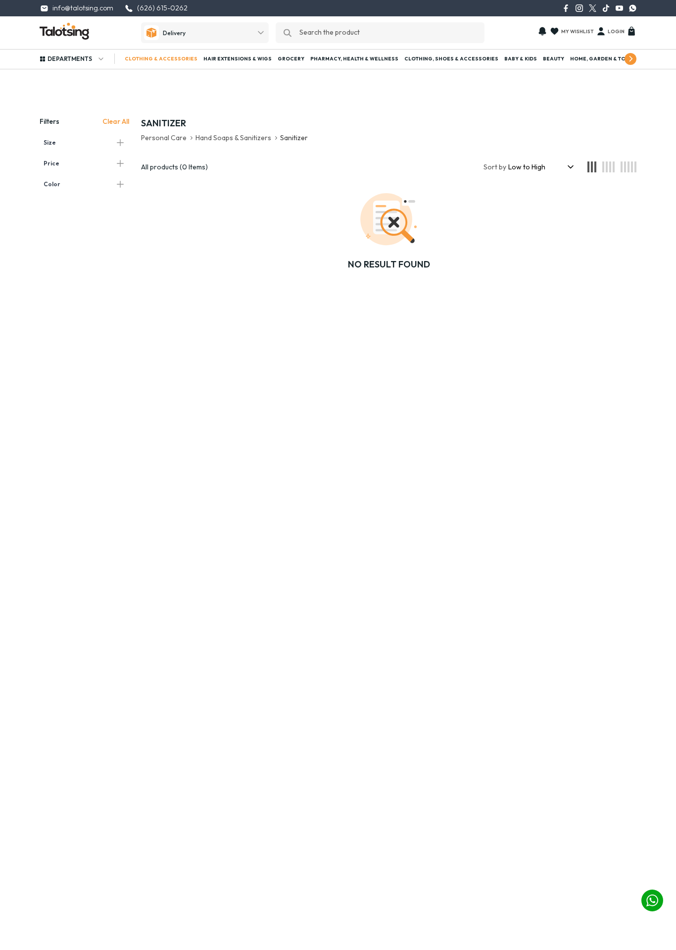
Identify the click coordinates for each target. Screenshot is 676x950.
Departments (70, 58)
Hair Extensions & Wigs (237, 58)
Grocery (291, 58)
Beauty (553, 58)
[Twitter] (592, 8)
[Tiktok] (606, 8)
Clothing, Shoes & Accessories (451, 58)
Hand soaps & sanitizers (233, 137)
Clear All (115, 121)
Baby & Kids (520, 58)
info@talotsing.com (82, 7)
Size (50, 142)
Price (51, 163)
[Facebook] (566, 8)
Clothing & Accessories (161, 58)
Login (616, 31)
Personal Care (164, 137)
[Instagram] (579, 8)
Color (52, 184)
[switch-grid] (591, 166)
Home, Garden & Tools (603, 58)
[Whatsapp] (632, 8)
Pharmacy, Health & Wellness (354, 58)
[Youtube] (619, 8)
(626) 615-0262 (162, 7)
